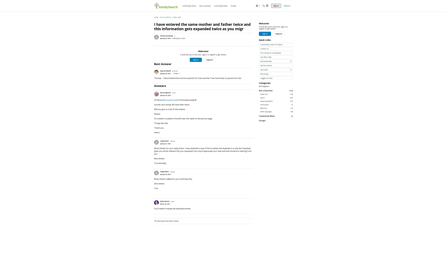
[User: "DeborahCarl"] (156, 202)
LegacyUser (164, 141)
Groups (262, 120)
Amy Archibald (165, 71)
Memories (276, 108)
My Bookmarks (275, 61)
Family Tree (276, 94)
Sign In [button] (196, 60)
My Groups (264, 74)
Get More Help (265, 57)
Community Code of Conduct (271, 44)
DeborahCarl (165, 201)
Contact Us (264, 49)
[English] (166, 6)
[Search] (264, 6)
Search (276, 98)
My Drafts (275, 70)
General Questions (276, 101)
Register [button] (209, 60)
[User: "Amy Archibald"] (156, 72)
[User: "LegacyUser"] (156, 142)
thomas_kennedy (166, 36)
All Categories (264, 86)
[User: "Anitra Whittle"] (156, 94)
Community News (276, 116)
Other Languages (276, 112)
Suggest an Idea (266, 78)
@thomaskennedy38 (171, 100)
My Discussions (266, 65)
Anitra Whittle (165, 93)
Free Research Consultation (270, 53)
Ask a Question (276, 90)
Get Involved (276, 105)
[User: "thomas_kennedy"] (156, 37)
